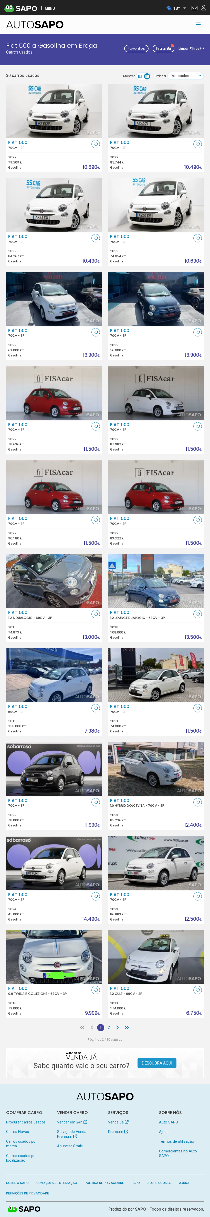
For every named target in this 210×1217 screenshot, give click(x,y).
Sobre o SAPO (17, 1183)
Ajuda (164, 1132)
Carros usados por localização (21, 1158)
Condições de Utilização (56, 1183)
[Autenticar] (194, 8)
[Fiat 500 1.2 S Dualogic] (54, 581)
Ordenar (160, 76)
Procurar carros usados (26, 1122)
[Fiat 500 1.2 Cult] (156, 957)
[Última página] (126, 1027)
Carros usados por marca (21, 1143)
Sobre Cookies (159, 1183)
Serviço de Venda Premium (71, 1134)
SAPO (24, 1209)
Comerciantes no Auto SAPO (178, 1153)
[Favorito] (95, 144)
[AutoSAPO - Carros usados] (35, 24)
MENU (50, 8)
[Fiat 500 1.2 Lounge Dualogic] (156, 581)
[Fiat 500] (54, 111)
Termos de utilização (176, 1141)
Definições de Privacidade (27, 1193)
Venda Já (116, 1122)
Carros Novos (17, 1132)
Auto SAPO (168, 1122)
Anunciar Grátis (70, 1146)
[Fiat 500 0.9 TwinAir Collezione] (54, 957)
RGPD (136, 1183)
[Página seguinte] (117, 1027)
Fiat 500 (17, 145)
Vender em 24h (70, 1122)
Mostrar (129, 76)
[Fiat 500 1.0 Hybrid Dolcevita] (156, 769)
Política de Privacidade (104, 1183)
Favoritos (136, 48)
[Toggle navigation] (198, 24)
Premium (116, 1132)
